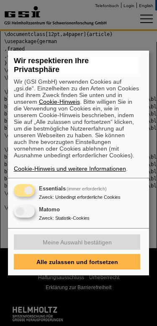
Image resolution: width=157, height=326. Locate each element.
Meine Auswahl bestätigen (77, 242)
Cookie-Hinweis (59, 101)
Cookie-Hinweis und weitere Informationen (70, 168)
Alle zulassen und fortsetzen (77, 262)
